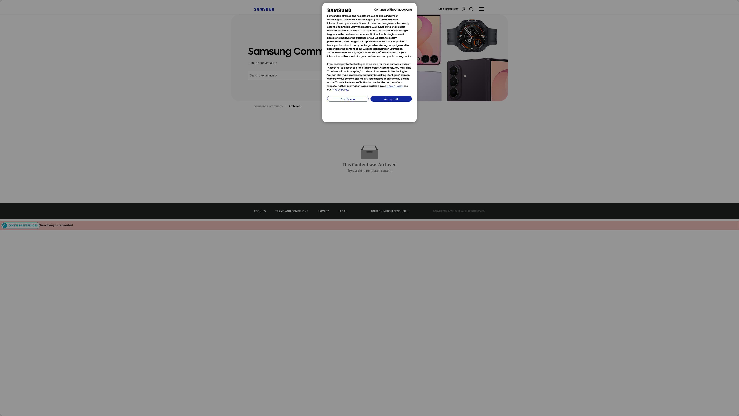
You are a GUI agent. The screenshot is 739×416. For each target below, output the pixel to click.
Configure (348, 99)
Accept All (391, 99)
